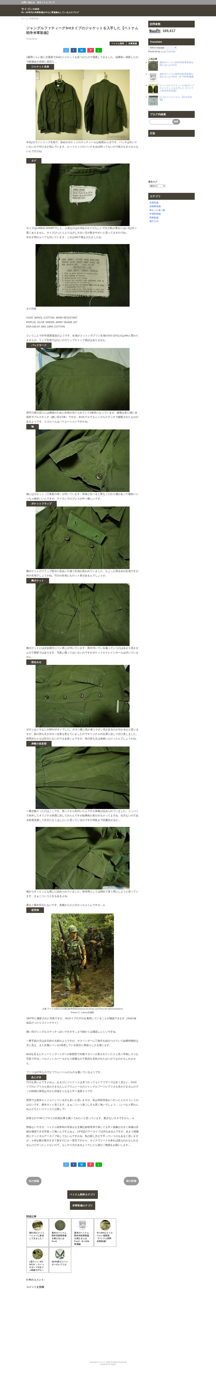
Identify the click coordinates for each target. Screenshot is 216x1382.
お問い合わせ (28, 2)
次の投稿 (34, 1181)
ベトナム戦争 (118, 43)
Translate (171, 51)
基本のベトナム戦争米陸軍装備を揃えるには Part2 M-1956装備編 (177, 75)
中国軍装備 (155, 214)
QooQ (113, 1364)
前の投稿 (131, 1181)
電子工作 (153, 221)
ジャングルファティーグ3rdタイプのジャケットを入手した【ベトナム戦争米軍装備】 (177, 88)
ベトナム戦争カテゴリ (82, 1194)
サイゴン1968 (30, 9)
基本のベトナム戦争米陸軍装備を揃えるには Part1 (176, 63)
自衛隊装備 (155, 206)
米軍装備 (132, 43)
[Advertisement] (171, 156)
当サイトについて (46, 2)
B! (82, 50)
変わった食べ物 (157, 210)
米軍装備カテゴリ (82, 1205)
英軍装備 (153, 217)
